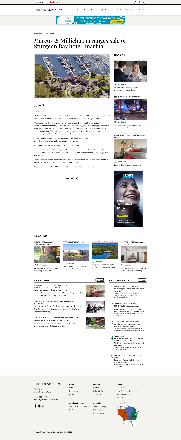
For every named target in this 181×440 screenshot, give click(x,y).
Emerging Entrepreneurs (125, 134)
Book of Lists (74, 410)
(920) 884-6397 (40, 397)
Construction (40, 244)
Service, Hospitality (70, 318)
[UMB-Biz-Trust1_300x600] (128, 227)
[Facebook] (35, 405)
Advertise (97, 394)
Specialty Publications (124, 10)
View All (99, 280)
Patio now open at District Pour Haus (51, 320)
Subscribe (41, 2)
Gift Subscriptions (100, 413)
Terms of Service (52, 432)
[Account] (135, 2)
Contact (142, 10)
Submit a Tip (98, 391)
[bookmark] (43, 105)
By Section (104, 10)
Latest (75, 10)
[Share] (35, 105)
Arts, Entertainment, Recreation (59, 302)
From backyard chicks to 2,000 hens (127, 165)
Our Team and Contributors (127, 391)
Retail (117, 137)
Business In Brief (128, 241)
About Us (121, 388)
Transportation (133, 286)
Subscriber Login (99, 410)
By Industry (89, 10)
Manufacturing (132, 96)
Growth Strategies (71, 241)
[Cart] (143, 2)
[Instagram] (42, 405)
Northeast (38, 34)
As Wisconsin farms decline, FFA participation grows (58, 306)
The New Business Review (79, 406)
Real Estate (49, 34)
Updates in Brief (52, 318)
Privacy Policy (39, 432)
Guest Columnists (124, 394)
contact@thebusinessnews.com (46, 400)
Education (38, 303)
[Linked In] (39, 405)
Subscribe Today (99, 406)
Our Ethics (54, 2)
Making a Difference (43, 243)
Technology (119, 98)
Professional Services (136, 60)
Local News (119, 60)
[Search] (139, 2)
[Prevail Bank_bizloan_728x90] (90, 20)
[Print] (39, 105)
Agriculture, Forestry (135, 135)
